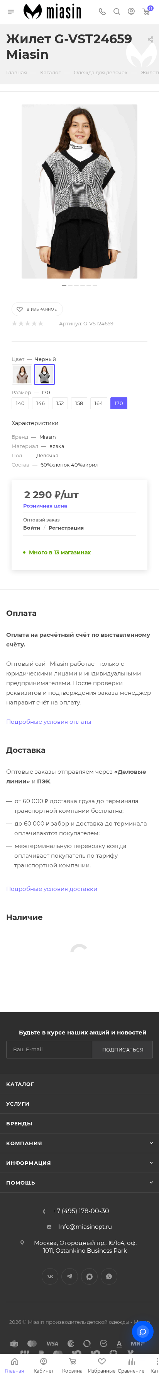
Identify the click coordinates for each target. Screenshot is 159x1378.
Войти (31, 528)
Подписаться (123, 1050)
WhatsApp (109, 1276)
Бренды (19, 1123)
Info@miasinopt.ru (85, 1226)
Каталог (20, 1084)
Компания (24, 1143)
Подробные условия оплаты (48, 721)
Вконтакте (50, 1276)
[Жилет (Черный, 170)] (79, 191)
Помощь (20, 1183)
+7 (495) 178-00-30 (81, 1211)
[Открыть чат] (143, 1331)
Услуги (18, 1104)
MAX (89, 1276)
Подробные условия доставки (51, 888)
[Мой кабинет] (131, 12)
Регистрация (66, 528)
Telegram (69, 1276)
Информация (28, 1163)
